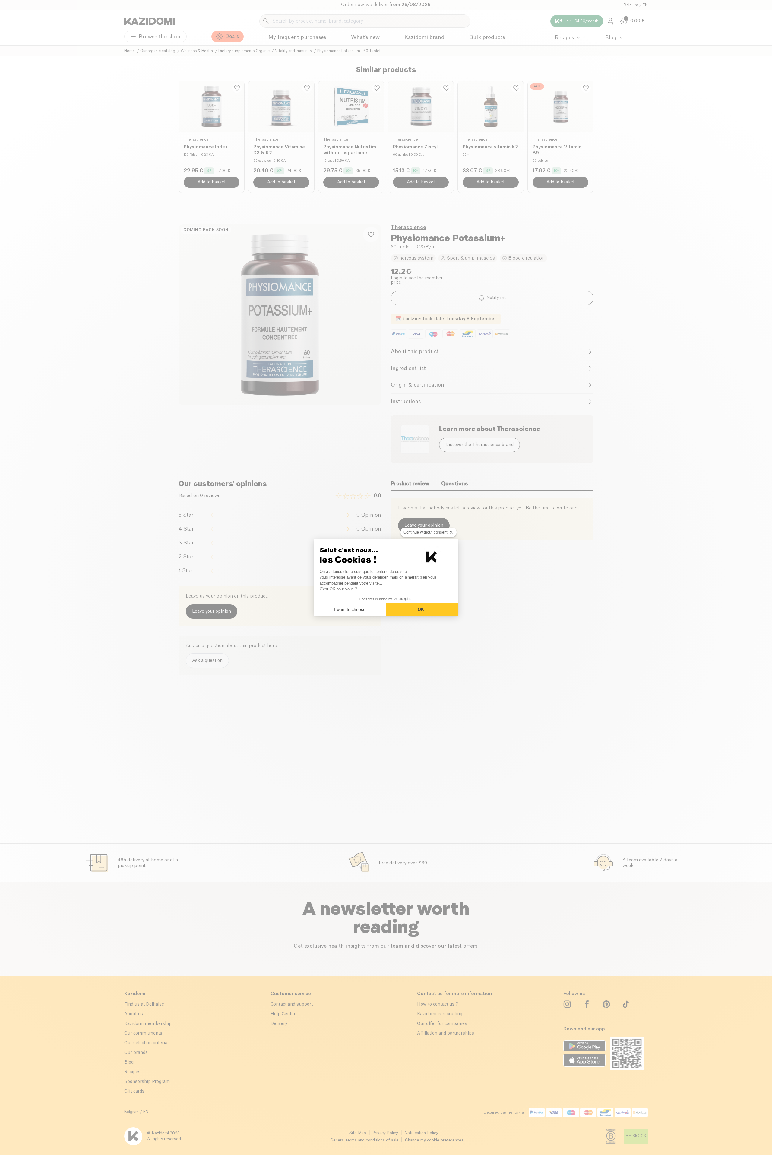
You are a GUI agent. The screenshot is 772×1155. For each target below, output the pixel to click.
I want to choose (349, 609)
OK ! (422, 609)
